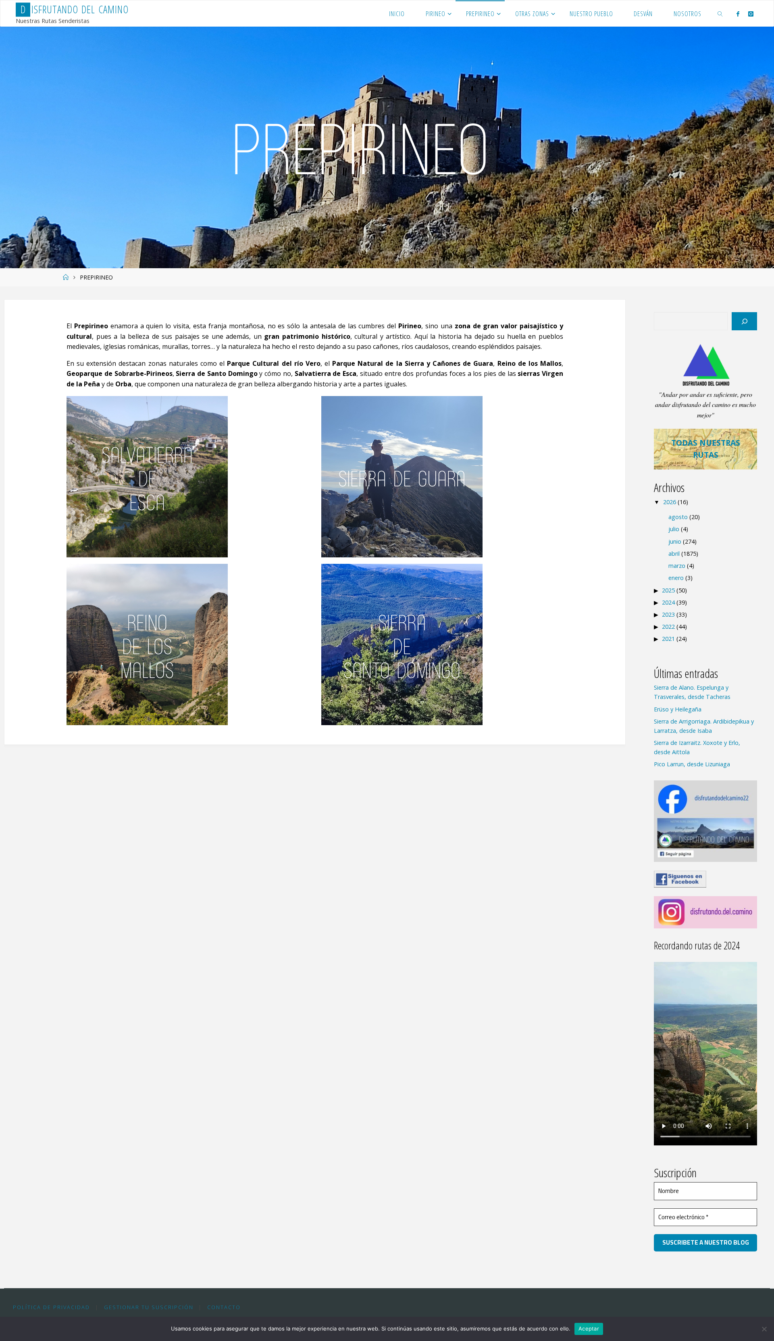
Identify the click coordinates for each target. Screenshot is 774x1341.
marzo (676, 565)
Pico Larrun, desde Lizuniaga (692, 764)
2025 (668, 590)
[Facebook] (738, 13)
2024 (668, 602)
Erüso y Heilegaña (677, 709)
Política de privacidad (51, 1307)
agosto (678, 517)
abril (674, 553)
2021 (668, 638)
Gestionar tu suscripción (149, 1307)
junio (674, 541)
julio (673, 529)
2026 (669, 502)
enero (676, 578)
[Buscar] (744, 321)
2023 (668, 614)
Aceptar (588, 1328)
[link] (720, 13)
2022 (668, 626)
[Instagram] (751, 13)
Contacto (224, 1307)
